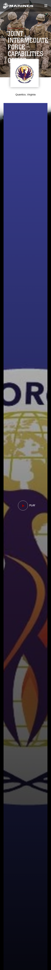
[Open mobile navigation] (45, 6)
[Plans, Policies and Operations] (18, 6)
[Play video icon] (23, 505)
